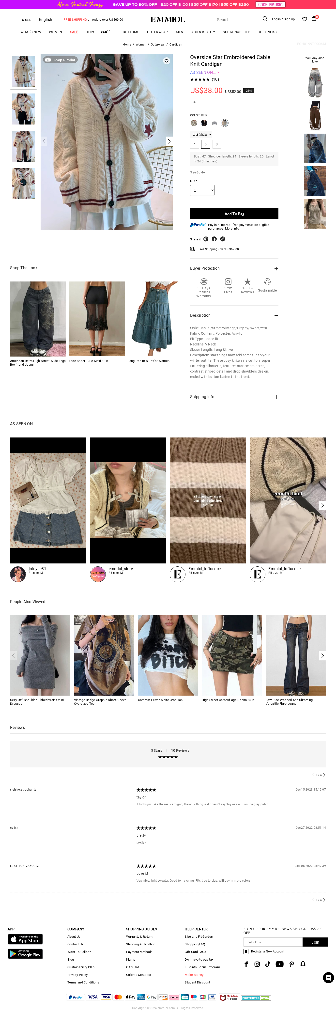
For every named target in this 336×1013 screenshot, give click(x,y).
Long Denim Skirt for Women (148, 360)
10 (215, 79)
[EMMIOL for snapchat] (303, 963)
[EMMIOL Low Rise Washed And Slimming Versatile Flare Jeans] (296, 655)
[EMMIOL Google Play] (25, 958)
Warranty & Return (139, 936)
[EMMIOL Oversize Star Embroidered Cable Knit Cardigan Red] (224, 125)
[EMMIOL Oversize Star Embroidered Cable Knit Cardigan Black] (204, 125)
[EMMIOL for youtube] (279, 964)
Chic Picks (267, 32)
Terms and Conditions (83, 982)
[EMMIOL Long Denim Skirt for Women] (155, 318)
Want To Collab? (79, 952)
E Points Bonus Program (202, 967)
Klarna (131, 959)
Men (179, 32)
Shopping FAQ (195, 944)
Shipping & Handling (140, 944)
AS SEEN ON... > (204, 72)
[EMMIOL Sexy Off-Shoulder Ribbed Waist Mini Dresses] (40, 655)
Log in (276, 19)
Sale (74, 32)
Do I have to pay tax (199, 959)
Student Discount (197, 982)
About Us (73, 936)
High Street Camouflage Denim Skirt (228, 700)
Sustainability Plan (80, 967)
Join (315, 942)
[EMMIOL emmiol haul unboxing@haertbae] (288, 509)
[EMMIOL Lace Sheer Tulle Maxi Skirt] (97, 318)
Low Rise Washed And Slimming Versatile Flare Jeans (289, 701)
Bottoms (131, 32)
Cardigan (175, 44)
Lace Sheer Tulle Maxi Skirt (88, 360)
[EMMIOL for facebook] (246, 964)
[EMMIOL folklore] (128, 509)
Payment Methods (139, 952)
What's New (30, 32)
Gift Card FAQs (195, 952)
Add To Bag (234, 213)
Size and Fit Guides (199, 936)
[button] (322, 505)
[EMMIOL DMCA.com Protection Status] (256, 1000)
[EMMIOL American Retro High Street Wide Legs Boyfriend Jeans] (38, 318)
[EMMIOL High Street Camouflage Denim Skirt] (232, 655)
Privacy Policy (77, 975)
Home (127, 44)
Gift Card (132, 967)
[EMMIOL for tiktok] (267, 964)
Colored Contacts (138, 975)
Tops (90, 32)
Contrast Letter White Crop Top (160, 700)
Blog (70, 959)
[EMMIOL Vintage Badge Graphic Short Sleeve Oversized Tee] (104, 655)
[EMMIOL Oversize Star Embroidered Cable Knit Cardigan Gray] (214, 125)
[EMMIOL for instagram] (257, 964)
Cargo (109, 32)
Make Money (194, 975)
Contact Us (75, 944)
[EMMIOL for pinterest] (291, 964)
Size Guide (197, 172)
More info (232, 228)
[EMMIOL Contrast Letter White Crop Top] (168, 655)
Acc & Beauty (203, 32)
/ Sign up (288, 19)
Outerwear (157, 32)
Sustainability (236, 32)
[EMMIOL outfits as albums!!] (48, 509)
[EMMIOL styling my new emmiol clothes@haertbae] (208, 509)
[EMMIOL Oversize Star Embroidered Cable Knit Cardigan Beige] (194, 125)
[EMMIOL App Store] (25, 943)
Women (55, 32)
